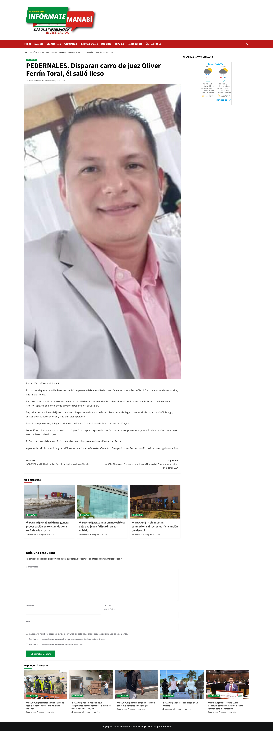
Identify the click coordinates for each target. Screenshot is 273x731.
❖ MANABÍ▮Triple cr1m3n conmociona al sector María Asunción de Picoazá (155, 527)
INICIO (27, 44)
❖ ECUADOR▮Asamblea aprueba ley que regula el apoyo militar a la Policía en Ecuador (45, 705)
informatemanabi (34, 80)
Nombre (31, 605)
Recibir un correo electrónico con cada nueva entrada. (56, 644)
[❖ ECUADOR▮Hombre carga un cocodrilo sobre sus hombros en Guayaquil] (136, 684)
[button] (247, 43)
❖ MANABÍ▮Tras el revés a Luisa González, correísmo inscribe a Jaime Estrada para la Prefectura (225, 705)
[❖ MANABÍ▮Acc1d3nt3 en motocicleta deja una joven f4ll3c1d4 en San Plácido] (102, 502)
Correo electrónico (110, 607)
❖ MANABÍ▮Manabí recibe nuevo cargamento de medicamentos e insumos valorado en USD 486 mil (91, 705)
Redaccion (32, 535)
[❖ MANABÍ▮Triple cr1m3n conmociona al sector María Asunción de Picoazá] (155, 502)
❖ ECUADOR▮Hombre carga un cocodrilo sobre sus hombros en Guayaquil (136, 704)
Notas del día (135, 44)
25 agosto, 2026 (44, 712)
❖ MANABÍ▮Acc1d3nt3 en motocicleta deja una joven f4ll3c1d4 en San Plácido (102, 527)
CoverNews (151, 726)
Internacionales (89, 44)
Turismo (119, 44)
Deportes (106, 44)
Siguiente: (141, 464)
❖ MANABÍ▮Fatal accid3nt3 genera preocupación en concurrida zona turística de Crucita (47, 527)
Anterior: (57, 462)
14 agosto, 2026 (97, 535)
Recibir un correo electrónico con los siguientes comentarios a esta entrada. (67, 639)
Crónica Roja (54, 44)
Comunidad (70, 44)
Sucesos (38, 44)
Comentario (32, 566)
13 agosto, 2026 (150, 535)
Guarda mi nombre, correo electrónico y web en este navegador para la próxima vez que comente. (78, 633)
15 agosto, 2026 (44, 535)
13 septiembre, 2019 (52, 80)
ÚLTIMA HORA (153, 44)
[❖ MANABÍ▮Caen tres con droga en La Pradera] (182, 684)
